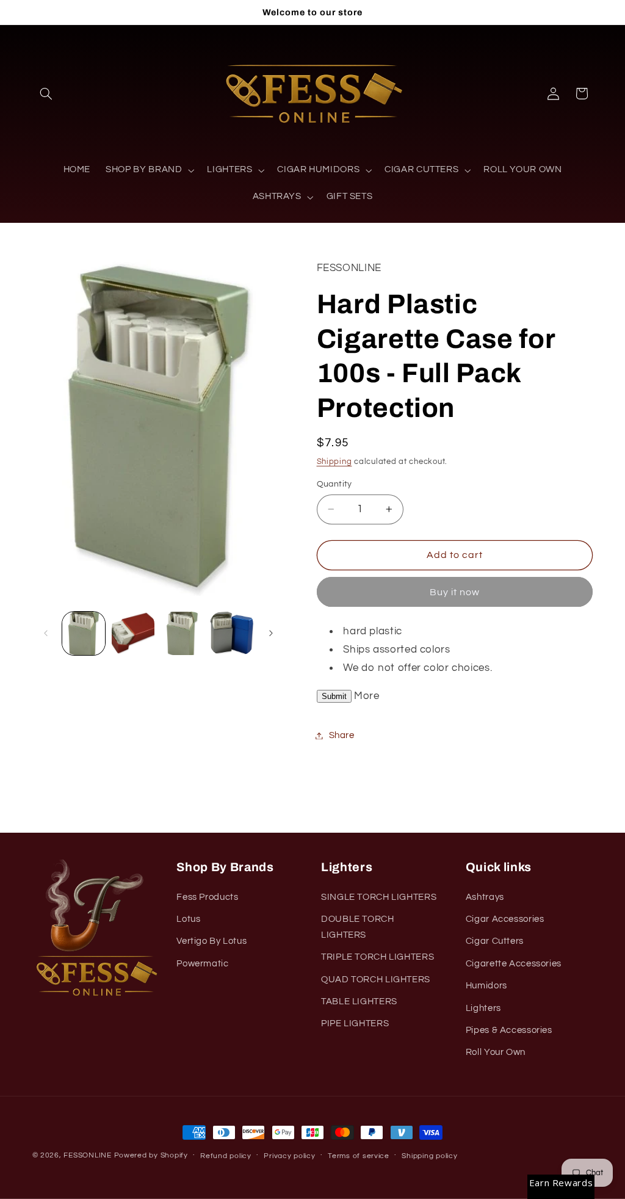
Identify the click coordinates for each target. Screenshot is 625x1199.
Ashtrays (485, 897)
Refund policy (225, 1156)
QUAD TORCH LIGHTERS (375, 979)
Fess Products (207, 897)
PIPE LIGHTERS (355, 1023)
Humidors (486, 985)
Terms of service (358, 1156)
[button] (46, 93)
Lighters (483, 1008)
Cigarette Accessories (514, 963)
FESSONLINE (87, 1155)
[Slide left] (45, 633)
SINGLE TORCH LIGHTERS (378, 897)
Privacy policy (289, 1156)
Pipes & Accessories (509, 1030)
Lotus (188, 919)
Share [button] (342, 735)
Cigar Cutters (495, 941)
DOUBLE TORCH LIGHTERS (357, 927)
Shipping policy (429, 1156)
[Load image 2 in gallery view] (133, 633)
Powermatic (202, 963)
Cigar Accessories (505, 919)
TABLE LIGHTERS (359, 1001)
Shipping (334, 462)
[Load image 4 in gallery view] (231, 633)
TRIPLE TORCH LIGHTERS (377, 957)
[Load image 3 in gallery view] (182, 633)
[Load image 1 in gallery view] (83, 633)
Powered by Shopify (151, 1155)
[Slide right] (271, 633)
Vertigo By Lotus (211, 941)
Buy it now (455, 592)
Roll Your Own (496, 1052)
